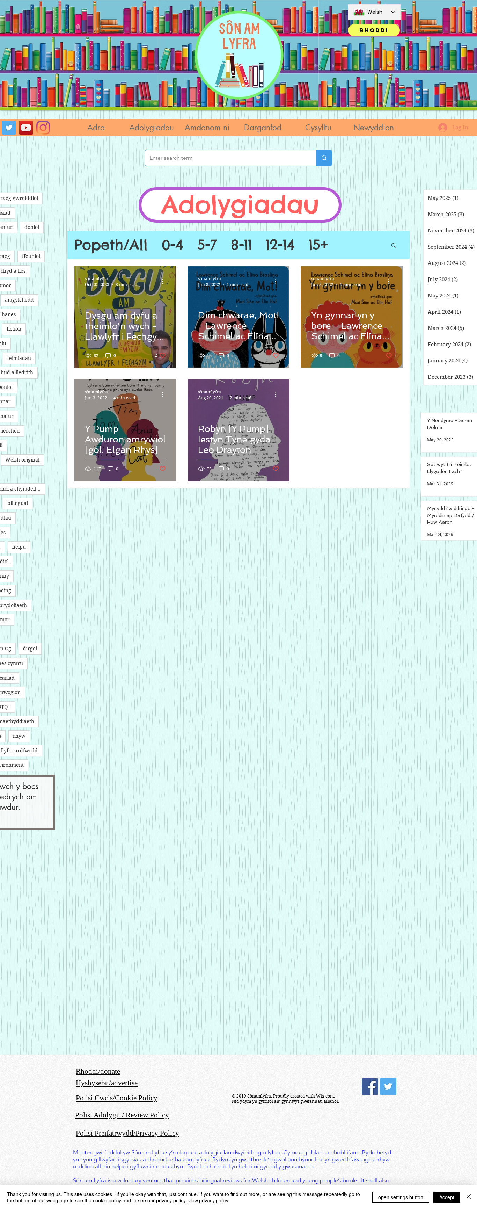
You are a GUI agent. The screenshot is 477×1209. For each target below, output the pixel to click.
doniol (31, 227)
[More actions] (165, 281)
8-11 (241, 245)
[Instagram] (43, 128)
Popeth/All (111, 245)
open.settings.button (400, 1197)
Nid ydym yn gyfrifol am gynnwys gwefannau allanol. (285, 1101)
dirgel (30, 648)
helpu (19, 547)
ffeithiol (31, 256)
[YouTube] (26, 128)
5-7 (207, 245)
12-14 (280, 245)
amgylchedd (19, 300)
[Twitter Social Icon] (388, 1086)
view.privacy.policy (208, 1200)
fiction (14, 329)
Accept (446, 1197)
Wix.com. (325, 1096)
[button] (151, 127)
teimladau (19, 358)
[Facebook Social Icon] (370, 1086)
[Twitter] (9, 128)
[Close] (468, 1197)
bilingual (17, 503)
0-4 (172, 245)
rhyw (19, 736)
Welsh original (22, 460)
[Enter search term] (324, 158)
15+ (318, 245)
